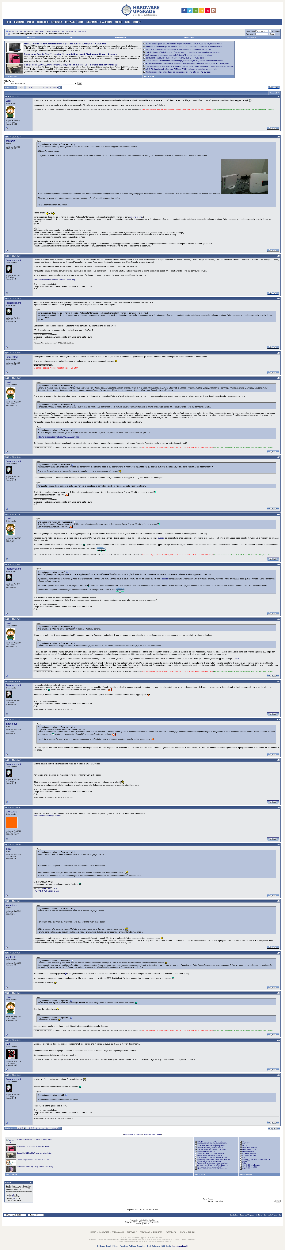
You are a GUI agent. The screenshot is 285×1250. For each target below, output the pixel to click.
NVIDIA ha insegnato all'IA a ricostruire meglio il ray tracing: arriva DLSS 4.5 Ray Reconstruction (184, 44)
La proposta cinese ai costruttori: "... (210, 1167)
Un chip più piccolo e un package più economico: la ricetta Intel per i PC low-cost (177, 72)
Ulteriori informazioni (188, 1239)
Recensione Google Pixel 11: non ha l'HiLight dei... (35, 1146)
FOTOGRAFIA (56, 22)
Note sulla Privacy (271, 1215)
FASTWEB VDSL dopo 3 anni (46, 891)
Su (280, 1215)
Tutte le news (148, 76)
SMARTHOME (106, 22)
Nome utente (250, 31)
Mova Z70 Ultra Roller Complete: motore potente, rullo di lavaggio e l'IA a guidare (65, 44)
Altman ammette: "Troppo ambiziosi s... (211, 1153)
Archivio (259, 1215)
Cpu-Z (244, 1157)
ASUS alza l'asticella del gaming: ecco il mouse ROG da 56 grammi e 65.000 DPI (178, 49)
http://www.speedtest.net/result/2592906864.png (54, 280)
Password (249, 34)
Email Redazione (153, 1246)
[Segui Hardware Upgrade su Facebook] (184, 10)
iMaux (9, 848)
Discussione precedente (133, 1134)
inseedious (12, 723)
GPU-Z (245, 1144)
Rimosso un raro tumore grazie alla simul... (212, 1144)
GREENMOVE (91, 22)
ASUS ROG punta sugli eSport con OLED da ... (214, 1159)
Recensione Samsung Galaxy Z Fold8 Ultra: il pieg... (35, 1166)
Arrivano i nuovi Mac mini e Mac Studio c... (212, 1165)
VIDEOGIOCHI (42, 22)
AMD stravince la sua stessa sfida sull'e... (212, 1149)
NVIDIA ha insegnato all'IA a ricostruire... (211, 1142)
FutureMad (12, 356)
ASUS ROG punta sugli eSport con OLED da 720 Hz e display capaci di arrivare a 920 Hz (181, 69)
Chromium (246, 1142)
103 (43, 87)
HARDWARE (19, 22)
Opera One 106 (248, 1151)
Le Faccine (10, 1197)
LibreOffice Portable (249, 1148)
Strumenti (273, 93)
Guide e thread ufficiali (78, 31)
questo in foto (136, 217)
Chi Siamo (101, 1246)
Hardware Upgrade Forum (17, 31)
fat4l (8, 1044)
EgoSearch (251, 37)
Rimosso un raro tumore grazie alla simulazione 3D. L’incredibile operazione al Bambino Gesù (183, 47)
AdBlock (132, 1246)
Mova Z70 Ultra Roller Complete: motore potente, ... (35, 1139)
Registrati (31, 37)
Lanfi (8, 100)
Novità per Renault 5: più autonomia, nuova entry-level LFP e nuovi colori (174, 58)
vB (13, 1195)
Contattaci (234, 1215)
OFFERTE (136, 22)
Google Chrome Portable (251, 1165)
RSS (163, 1246)
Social (168, 1246)
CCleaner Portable (249, 1153)
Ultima (55, 87)
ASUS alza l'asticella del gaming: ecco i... (212, 1146)
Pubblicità (124, 1246)
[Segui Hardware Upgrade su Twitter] (190, 10)
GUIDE (127, 22)
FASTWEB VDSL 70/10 (47, 889)
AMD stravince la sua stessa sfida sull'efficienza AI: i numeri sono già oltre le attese (178, 55)
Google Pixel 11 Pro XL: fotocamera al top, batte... (34, 1153)
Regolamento (120, 37)
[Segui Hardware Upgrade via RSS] (201, 10)
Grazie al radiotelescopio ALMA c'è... (210, 1155)
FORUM (118, 22)
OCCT (244, 1146)
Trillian (244, 1163)
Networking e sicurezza (37, 31)
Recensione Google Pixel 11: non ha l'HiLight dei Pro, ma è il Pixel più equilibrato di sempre (70, 54)
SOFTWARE (70, 22)
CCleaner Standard (249, 1155)
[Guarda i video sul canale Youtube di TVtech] (207, 10)
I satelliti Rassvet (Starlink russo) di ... (211, 1148)
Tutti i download (245, 1175)
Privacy (115, 1246)
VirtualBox (246, 1169)
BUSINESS (157, 1232)
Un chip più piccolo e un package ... (210, 1161)
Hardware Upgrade (247, 1215)
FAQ (71, 37)
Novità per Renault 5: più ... (207, 1151)
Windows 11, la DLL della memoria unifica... (212, 1163)
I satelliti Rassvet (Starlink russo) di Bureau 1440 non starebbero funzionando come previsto (182, 52)
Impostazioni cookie (180, 1246)
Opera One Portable (249, 1149)
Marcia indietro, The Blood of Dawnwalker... (212, 1169)
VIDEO (182, 1232)
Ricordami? (276, 31)
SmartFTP (246, 1161)
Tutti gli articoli (11, 76)
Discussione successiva (152, 1134)
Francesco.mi (13, 260)
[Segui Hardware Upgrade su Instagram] (213, 10)
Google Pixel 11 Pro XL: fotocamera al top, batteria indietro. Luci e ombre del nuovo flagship (71, 65)
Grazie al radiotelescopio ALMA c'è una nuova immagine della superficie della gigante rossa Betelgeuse (187, 64)
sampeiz (10, 140)
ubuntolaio (11, 811)
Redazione (141, 1246)
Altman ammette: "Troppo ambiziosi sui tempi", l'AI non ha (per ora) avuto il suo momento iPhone (184, 61)
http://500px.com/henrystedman (47, 816)
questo (161, 538)
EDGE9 (80, 22)
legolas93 (11, 957)
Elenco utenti (189, 37)
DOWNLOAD (145, 1232)
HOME (8, 22)
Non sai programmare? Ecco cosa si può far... (33, 1160)
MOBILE (30, 22)
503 (47, 87)
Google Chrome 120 (249, 1167)
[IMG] (14, 1198)
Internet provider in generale (58, 31)
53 (39, 87)
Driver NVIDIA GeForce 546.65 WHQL (256, 1159)
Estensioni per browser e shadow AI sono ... (213, 1157)
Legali (108, 1246)
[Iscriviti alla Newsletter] (195, 10)
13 (36, 87)
